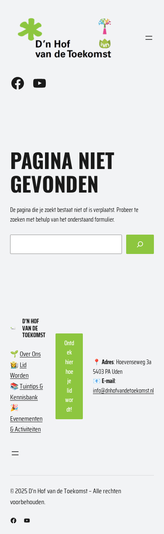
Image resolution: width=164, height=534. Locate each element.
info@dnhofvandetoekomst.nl (123, 390)
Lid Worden (19, 370)
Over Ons (30, 354)
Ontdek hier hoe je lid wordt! (69, 376)
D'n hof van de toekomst (33, 328)
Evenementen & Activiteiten (26, 424)
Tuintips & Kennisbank (26, 391)
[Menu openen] (149, 38)
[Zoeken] (140, 244)
